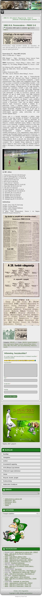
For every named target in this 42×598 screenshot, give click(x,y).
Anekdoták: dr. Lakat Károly (21, 581)
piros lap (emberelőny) (24, 345)
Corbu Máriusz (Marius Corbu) (17, 556)
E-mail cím (7, 383)
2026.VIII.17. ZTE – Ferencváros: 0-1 (20, 558)
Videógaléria (6, 457)
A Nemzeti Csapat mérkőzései (11, 471)
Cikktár (5, 474)
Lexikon (5, 461)
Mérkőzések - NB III (10, 502)
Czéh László (10, 344)
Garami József (19, 344)
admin (6, 554)
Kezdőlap (5, 454)
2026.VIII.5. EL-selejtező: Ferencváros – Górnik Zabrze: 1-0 (20, 579)
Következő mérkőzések (18, 563)
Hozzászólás (8, 362)
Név (5, 378)
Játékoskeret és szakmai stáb (13, 499)
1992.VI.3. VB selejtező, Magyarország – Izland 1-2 (18, 18)
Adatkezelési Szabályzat (10, 484)
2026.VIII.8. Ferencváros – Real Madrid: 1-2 (23, 570)
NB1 (8, 345)
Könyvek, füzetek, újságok (10, 477)
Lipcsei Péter (27, 344)
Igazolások (8, 503)
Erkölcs (16, 591)
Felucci (7, 577)
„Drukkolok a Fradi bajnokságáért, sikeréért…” (25, 19)
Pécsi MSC (14, 345)
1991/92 (12, 342)
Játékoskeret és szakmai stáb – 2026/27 (26, 552)
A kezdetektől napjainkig (10, 464)
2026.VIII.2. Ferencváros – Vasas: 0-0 (20, 584)
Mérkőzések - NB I (10, 500)
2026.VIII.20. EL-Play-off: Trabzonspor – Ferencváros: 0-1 (18, 554)
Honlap (6, 389)
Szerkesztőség (7, 481)
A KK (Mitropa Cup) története (11, 467)
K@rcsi (6, 29)
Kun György (18, 569)
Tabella (7, 505)
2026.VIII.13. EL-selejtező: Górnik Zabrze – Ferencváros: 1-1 (19, 566)
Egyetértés (25, 591)
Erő (20, 591)
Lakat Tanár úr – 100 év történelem (20, 577)
